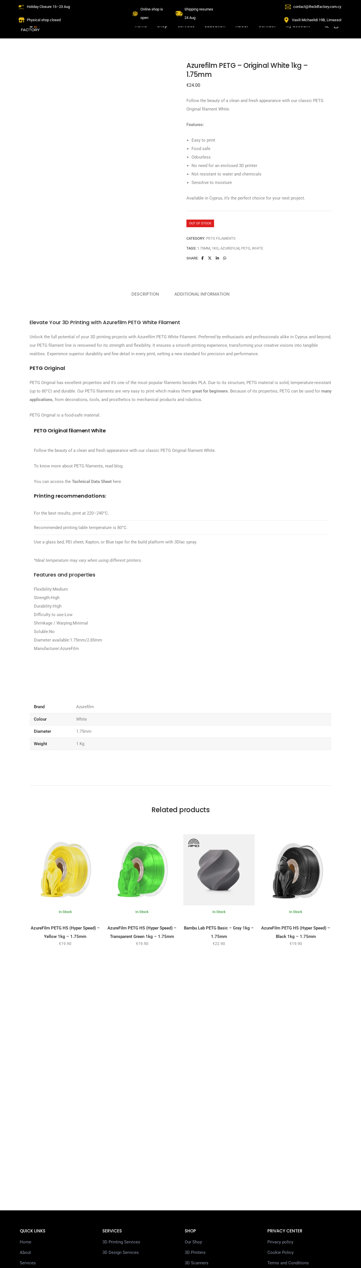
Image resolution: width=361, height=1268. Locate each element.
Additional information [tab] (202, 294)
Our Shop (193, 1242)
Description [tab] (145, 294)
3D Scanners (196, 1262)
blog (118, 466)
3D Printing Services (121, 1242)
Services (28, 1262)
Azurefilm (229, 248)
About (25, 1252)
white (257, 248)
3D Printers (195, 1252)
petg (245, 248)
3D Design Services (120, 1252)
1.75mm (203, 248)
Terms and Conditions (288, 1262)
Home (25, 1242)
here (116, 481)
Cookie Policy (280, 1252)
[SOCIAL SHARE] (224, 258)
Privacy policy (280, 1242)
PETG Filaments (220, 238)
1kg (215, 248)
